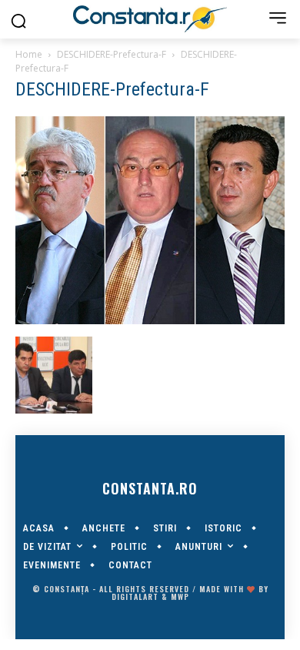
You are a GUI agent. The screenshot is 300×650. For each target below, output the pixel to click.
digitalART (135, 596)
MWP (180, 596)
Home (28, 54)
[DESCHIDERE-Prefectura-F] (150, 320)
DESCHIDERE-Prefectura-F (111, 54)
